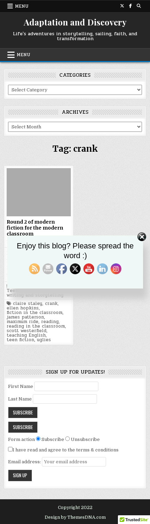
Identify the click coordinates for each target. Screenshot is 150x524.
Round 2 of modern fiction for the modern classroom (35, 228)
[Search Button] (138, 5)
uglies (44, 340)
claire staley (27, 303)
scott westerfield (26, 331)
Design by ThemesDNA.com (75, 517)
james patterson (25, 317)
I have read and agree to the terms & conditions (66, 449)
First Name (20, 386)
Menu (22, 6)
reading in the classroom (36, 326)
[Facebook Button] (130, 5)
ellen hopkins (23, 308)
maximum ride (22, 322)
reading (50, 322)
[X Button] (122, 5)
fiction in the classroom (34, 312)
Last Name (20, 399)
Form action (21, 439)
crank (51, 303)
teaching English (26, 335)
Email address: (25, 461)
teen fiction (20, 340)
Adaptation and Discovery (75, 22)
